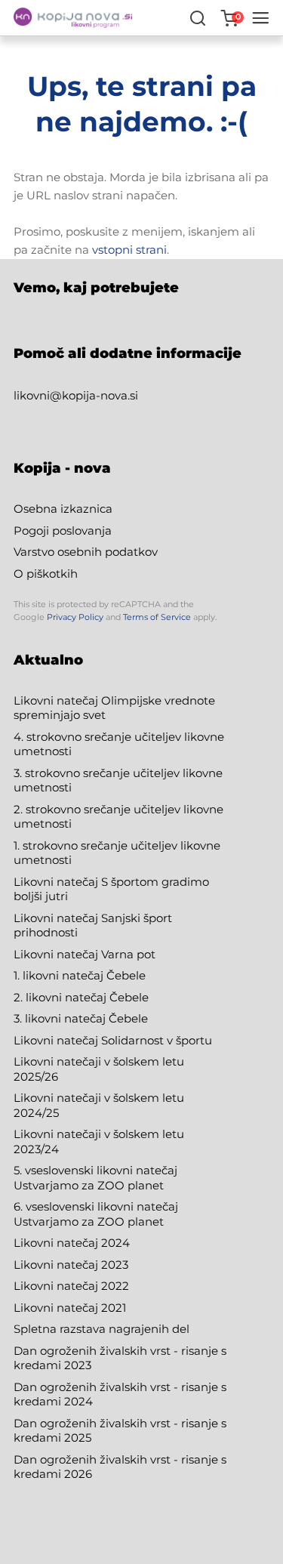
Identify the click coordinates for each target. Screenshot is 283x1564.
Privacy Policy (75, 617)
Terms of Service (157, 617)
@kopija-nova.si (94, 395)
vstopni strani (129, 249)
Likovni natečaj (57, 1307)
